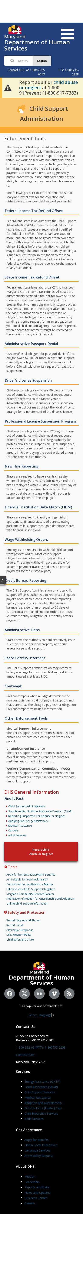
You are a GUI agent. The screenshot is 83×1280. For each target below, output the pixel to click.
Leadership (32, 1182)
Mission (29, 1177)
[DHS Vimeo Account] (54, 993)
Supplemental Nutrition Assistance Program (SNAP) (40, 811)
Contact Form (25, 1055)
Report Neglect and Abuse (23, 920)
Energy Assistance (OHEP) (42, 1081)
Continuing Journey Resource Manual (29, 884)
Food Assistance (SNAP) (41, 1087)
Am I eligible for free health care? (27, 879)
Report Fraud (14, 925)
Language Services (37, 1150)
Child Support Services (39, 1092)
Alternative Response (19, 930)
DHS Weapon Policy (18, 935)
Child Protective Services (41, 1113)
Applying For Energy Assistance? (28, 821)
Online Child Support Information (27, 903)
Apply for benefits (36, 1140)
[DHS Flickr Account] (39, 993)
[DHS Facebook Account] (9, 993)
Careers (13, 830)
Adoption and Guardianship (43, 1103)
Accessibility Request (38, 1156)
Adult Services (17, 835)
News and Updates (37, 1193)
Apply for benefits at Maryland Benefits (30, 874)
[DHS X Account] (24, 993)
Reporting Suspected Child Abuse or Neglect (36, 816)
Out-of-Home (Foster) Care (43, 1108)
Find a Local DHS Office (40, 1145)
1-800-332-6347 (27, 1047)
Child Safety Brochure (20, 939)
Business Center (35, 1198)
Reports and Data (36, 1187)
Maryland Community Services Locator (30, 894)
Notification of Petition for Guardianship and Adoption (40, 898)
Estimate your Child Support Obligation (30, 889)
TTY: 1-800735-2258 (52, 1047)
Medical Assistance (20, 825)
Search (42, 60)
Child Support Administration (26, 806)
